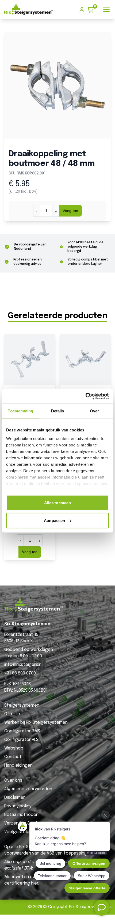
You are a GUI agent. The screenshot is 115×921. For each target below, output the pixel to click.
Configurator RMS (22, 731)
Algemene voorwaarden (28, 789)
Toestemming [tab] (20, 411)
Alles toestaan (57, 503)
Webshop (13, 748)
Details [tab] (57, 411)
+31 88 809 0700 (20, 673)
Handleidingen (18, 765)
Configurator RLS (21, 739)
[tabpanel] (57, 85)
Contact (13, 757)
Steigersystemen (21, 705)
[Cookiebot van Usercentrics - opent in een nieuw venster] (85, 396)
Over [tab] (94, 411)
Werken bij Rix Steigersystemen (36, 722)
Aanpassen (54, 520)
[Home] (28, 9)
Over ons (13, 780)
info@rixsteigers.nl (23, 664)
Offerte (12, 714)
